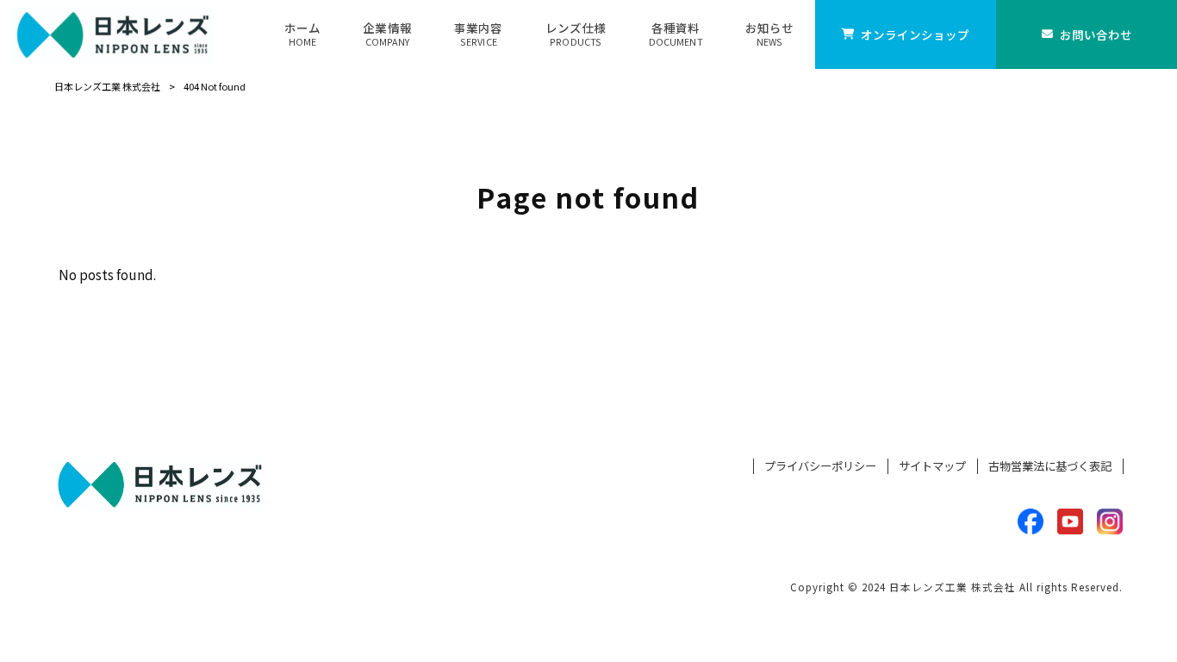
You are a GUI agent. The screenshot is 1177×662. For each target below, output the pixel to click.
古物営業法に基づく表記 (1050, 466)
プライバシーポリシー (820, 466)
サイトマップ (932, 466)
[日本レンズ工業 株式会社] (113, 34)
